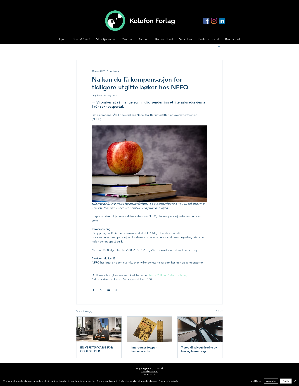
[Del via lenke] (116, 289)
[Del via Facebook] (93, 289)
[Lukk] (295, 381)
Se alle (219, 310)
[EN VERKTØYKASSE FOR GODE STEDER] (98, 329)
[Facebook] (206, 21)
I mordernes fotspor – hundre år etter (145, 349)
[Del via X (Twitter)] (101, 289)
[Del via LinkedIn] (108, 289)
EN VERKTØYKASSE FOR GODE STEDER (96, 349)
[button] (218, 45)
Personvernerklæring (169, 381)
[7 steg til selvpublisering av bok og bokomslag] (200, 329)
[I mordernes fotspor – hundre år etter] (149, 329)
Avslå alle (271, 381)
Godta (286, 381)
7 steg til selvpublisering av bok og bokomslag (199, 349)
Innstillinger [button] (255, 381)
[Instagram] (214, 21)
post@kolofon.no (149, 371)
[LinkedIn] (222, 21)
